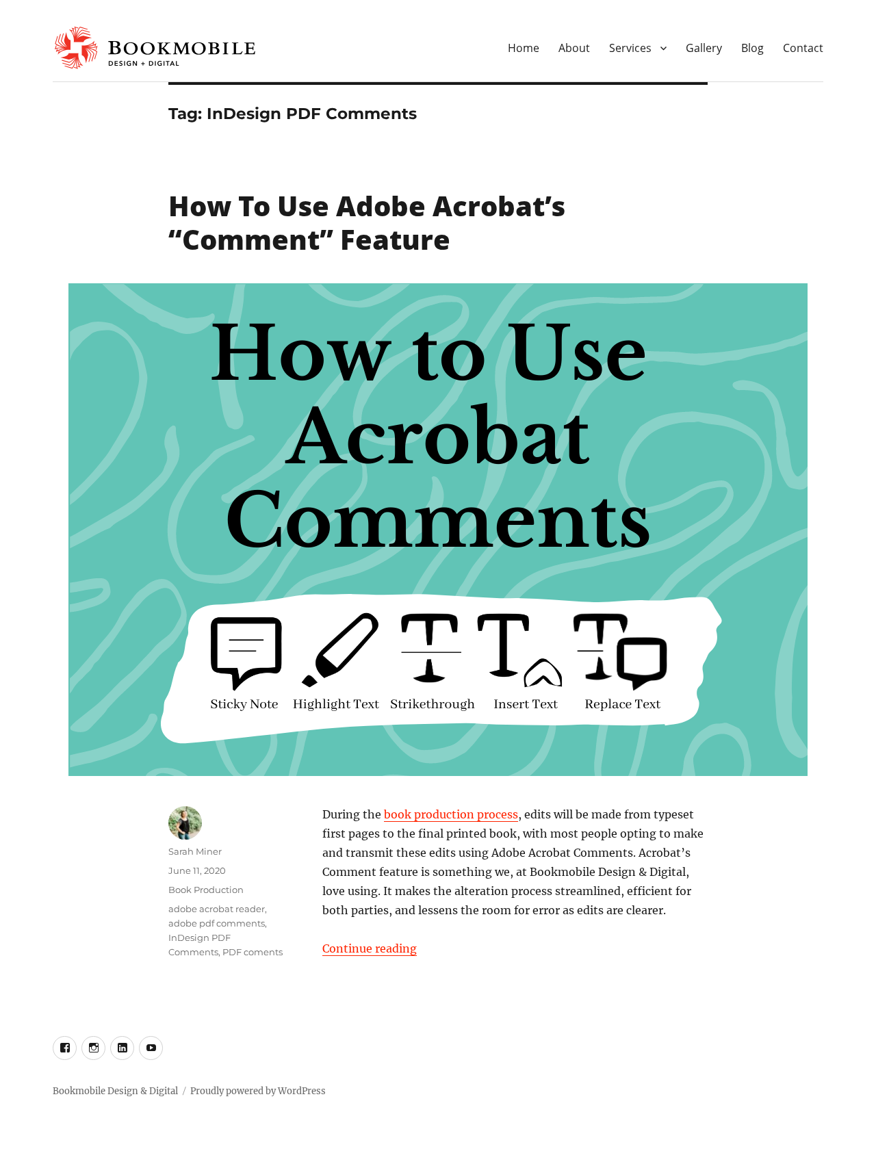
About (574, 47)
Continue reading (369, 948)
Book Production (206, 889)
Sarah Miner (195, 851)
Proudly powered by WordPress (258, 1091)
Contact (803, 47)
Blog (752, 47)
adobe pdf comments (216, 923)
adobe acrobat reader (216, 908)
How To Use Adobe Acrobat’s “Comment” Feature (366, 222)
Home (523, 47)
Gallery (704, 47)
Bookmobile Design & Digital (115, 1091)
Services (630, 47)
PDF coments (252, 951)
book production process (451, 814)
